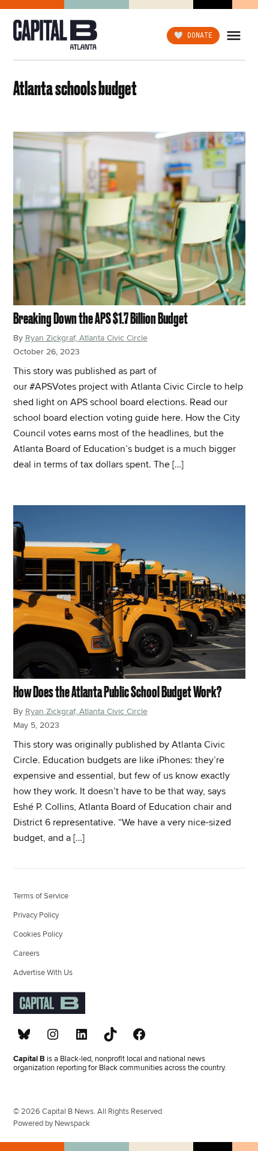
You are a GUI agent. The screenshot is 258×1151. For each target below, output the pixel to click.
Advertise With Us (43, 972)
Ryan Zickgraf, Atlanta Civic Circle (86, 338)
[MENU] (235, 35)
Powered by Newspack (51, 1123)
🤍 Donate (193, 35)
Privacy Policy (36, 915)
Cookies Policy (37, 934)
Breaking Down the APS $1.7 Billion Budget (100, 318)
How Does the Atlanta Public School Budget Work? (117, 691)
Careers (26, 953)
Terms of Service (40, 896)
